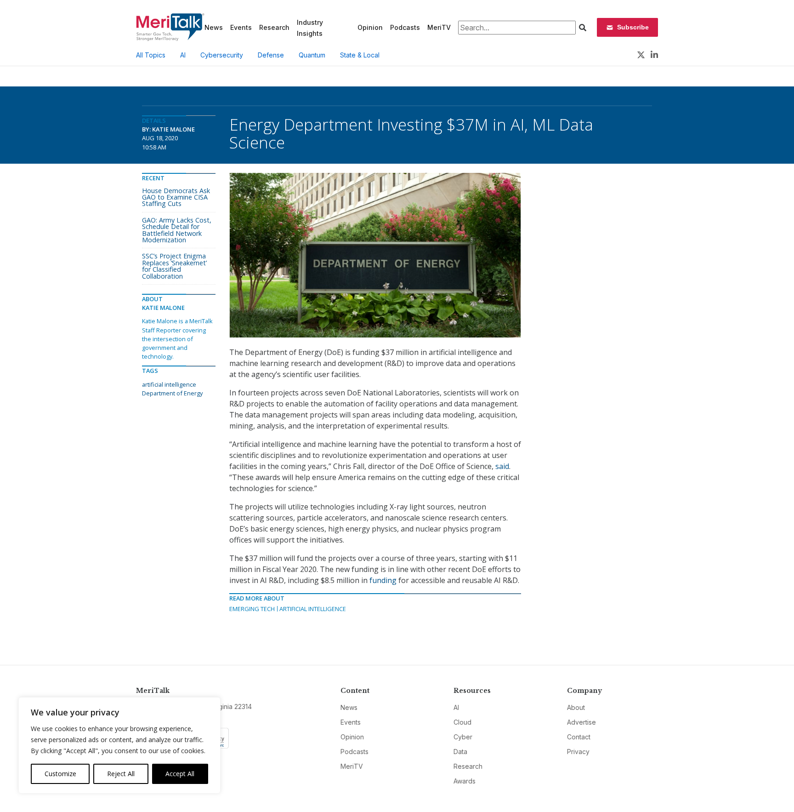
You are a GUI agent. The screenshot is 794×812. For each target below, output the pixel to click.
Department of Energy (172, 393)
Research (274, 27)
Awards (465, 781)
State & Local (360, 55)
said (502, 466)
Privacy (578, 751)
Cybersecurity (221, 55)
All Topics (150, 55)
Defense (271, 55)
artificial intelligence (169, 384)
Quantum (312, 55)
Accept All (179, 773)
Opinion (370, 27)
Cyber (463, 737)
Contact (578, 737)
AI (183, 55)
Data (460, 751)
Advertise (581, 722)
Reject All (121, 773)
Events (241, 27)
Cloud (462, 722)
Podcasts (405, 27)
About (576, 707)
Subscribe (633, 27)
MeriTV (439, 27)
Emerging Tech (252, 609)
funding (383, 580)
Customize (60, 773)
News (213, 27)
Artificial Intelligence (312, 609)
